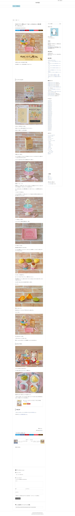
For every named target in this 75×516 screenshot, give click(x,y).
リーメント (40, 428)
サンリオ (49, 139)
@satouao (49, 42)
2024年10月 (50, 100)
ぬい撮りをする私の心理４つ (51, 93)
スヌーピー (50, 148)
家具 (49, 147)
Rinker (26, 401)
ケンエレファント (50, 138)
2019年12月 (50, 124)
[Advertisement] (37, 13)
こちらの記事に (50, 183)
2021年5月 (49, 110)
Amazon (25, 403)
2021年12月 (50, 102)
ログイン (49, 175)
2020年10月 (50, 113)
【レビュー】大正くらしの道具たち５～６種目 (53, 75)
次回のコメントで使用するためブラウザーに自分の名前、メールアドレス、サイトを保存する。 (28, 495)
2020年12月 (50, 111)
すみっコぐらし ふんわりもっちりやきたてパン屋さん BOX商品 (32, 400)
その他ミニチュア (50, 136)
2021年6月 (50, 109)
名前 (15, 488)
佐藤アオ (41, 430)
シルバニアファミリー (51, 140)
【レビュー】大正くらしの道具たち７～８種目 (53, 74)
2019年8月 (49, 129)
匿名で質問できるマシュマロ (51, 46)
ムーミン (49, 149)
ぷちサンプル (50, 151)
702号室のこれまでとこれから (51, 82)
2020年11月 (50, 112)
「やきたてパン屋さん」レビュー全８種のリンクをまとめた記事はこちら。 (25, 412)
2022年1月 (49, 101)
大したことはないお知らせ (51, 95)
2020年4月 (50, 120)
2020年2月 (49, 122)
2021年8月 (50, 107)
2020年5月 (50, 119)
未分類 (49, 153)
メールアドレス (27, 488)
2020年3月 (50, 121)
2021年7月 (50, 108)
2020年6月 (49, 118)
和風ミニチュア (50, 152)
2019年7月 (49, 130)
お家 (49, 141)
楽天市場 (29, 403)
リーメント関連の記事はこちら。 (23, 414)
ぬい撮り (49, 137)
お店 (49, 142)
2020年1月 (49, 123)
